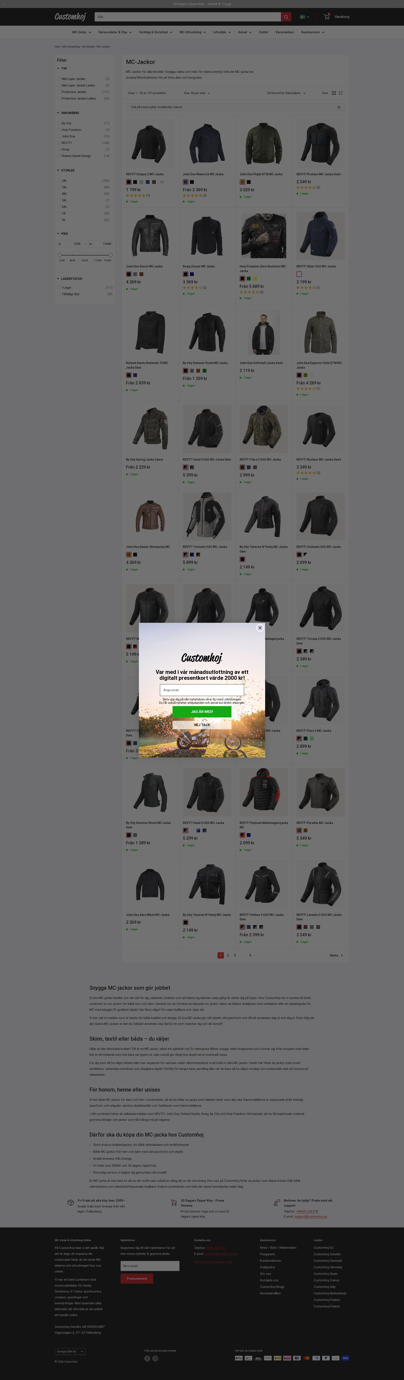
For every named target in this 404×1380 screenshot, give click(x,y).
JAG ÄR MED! (202, 711)
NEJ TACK (202, 725)
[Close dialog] (260, 627)
